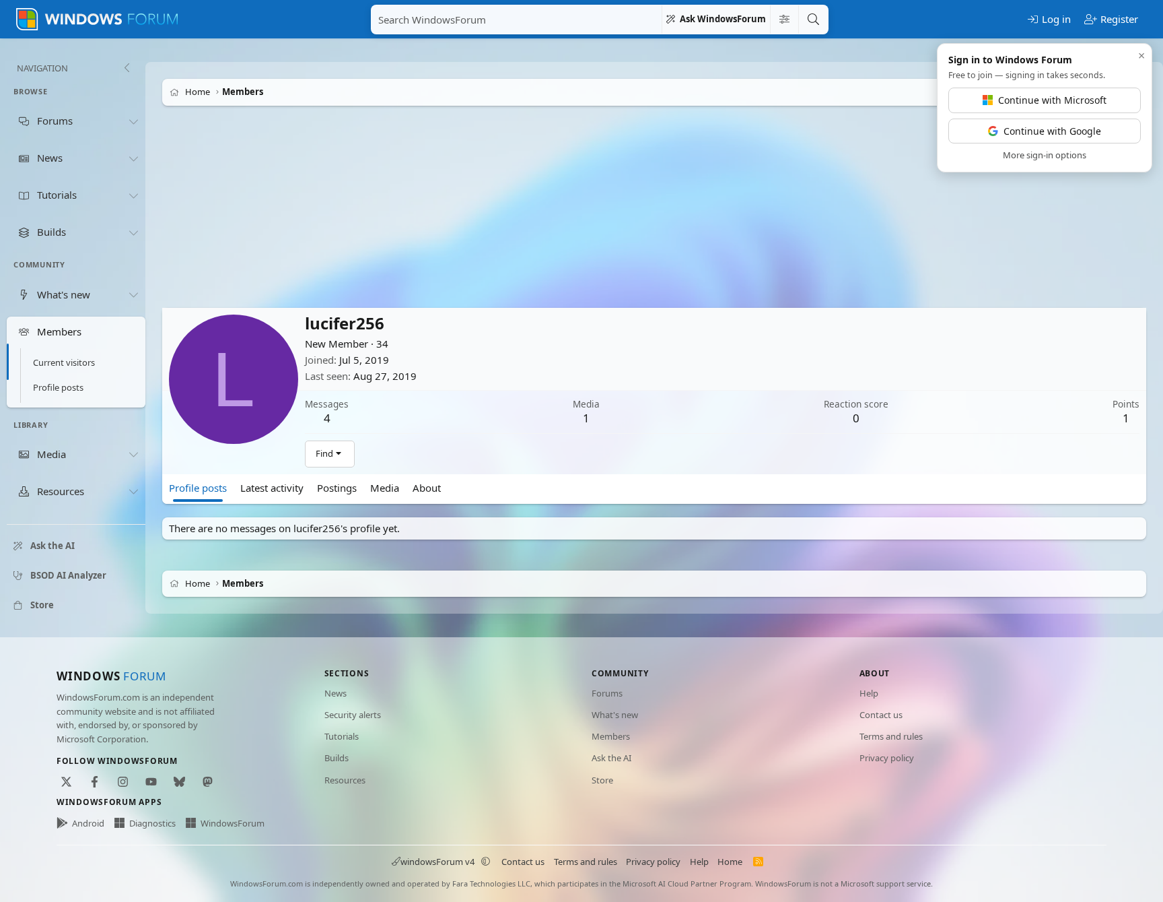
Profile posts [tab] (198, 487)
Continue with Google (1052, 131)
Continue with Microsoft (1052, 100)
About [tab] (427, 487)
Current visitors (64, 362)
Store (602, 780)
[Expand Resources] (133, 492)
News (335, 693)
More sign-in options (1044, 155)
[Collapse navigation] (126, 68)
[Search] (813, 19)
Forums (607, 693)
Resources (344, 780)
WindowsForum (233, 823)
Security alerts (352, 715)
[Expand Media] (133, 455)
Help (868, 693)
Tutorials (341, 736)
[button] (486, 861)
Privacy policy (886, 758)
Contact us (881, 715)
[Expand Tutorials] (133, 195)
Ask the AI (611, 758)
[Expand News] (133, 158)
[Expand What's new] (133, 294)
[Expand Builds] (133, 232)
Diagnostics (152, 823)
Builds (336, 758)
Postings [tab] (337, 487)
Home (729, 862)
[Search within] (784, 19)
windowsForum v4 (437, 862)
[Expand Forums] (133, 121)
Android (88, 823)
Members (611, 736)
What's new (615, 715)
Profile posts (58, 387)
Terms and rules (891, 736)
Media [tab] (384, 487)
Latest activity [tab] (272, 487)
